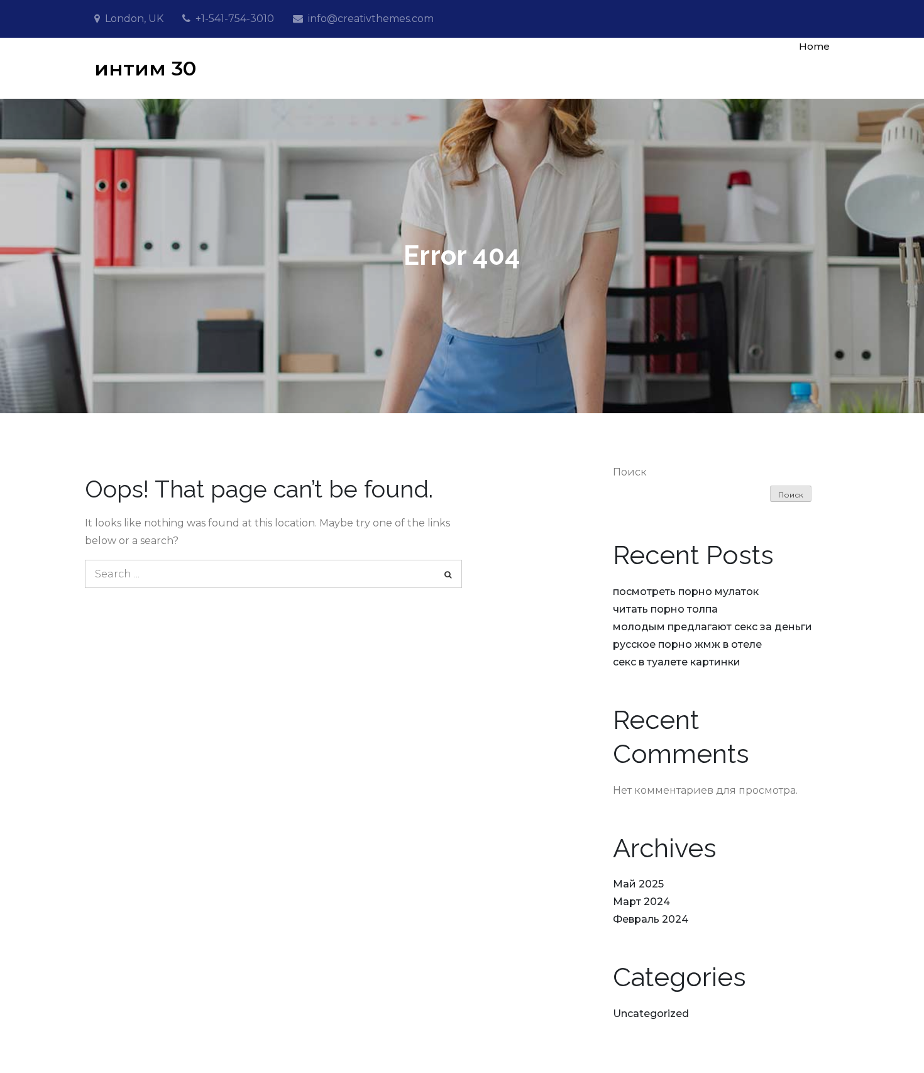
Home (814, 46)
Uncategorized (651, 1014)
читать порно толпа (665, 609)
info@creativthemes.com (371, 19)
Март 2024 (641, 902)
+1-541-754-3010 (234, 19)
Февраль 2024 (650, 919)
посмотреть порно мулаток (686, 592)
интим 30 (145, 68)
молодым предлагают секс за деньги (712, 627)
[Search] (448, 574)
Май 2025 (638, 884)
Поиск (630, 472)
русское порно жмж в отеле (687, 644)
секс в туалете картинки (676, 662)
